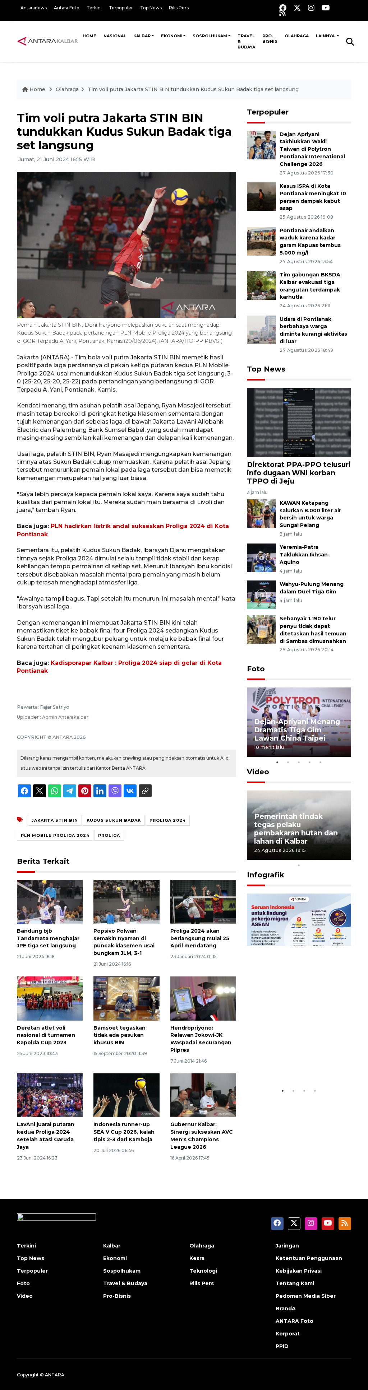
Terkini (94, 7)
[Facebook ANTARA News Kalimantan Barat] (282, 7)
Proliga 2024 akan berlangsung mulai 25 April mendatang (199, 938)
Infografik (265, 875)
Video (258, 772)
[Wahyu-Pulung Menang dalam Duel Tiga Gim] (261, 594)
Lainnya (326, 35)
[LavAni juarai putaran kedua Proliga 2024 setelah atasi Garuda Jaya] (50, 1095)
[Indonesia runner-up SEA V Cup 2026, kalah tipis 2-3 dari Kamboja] (126, 1095)
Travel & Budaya (246, 41)
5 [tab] (320, 762)
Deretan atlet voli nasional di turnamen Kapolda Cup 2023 (46, 1035)
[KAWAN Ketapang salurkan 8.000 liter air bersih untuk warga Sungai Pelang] (261, 513)
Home (89, 35)
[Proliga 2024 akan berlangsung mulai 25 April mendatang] (203, 901)
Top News (151, 7)
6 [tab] (309, 855)
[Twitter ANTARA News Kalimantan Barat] (297, 7)
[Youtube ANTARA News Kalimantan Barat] (326, 7)
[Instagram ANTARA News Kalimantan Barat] (311, 7)
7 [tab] (320, 855)
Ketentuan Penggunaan (309, 1258)
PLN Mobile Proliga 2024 (55, 835)
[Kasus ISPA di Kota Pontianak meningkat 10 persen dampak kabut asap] (261, 196)
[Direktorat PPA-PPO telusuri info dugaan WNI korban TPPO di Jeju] (299, 422)
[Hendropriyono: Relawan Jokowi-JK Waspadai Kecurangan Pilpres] (203, 998)
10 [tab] (299, 865)
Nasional (115, 35)
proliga (109, 835)
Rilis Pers (179, 7)
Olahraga (297, 35)
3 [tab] (299, 762)
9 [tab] (342, 855)
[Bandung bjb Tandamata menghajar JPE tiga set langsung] (50, 901)
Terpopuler (121, 7)
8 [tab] (331, 855)
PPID (282, 1346)
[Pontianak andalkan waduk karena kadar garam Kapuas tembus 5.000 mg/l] (261, 240)
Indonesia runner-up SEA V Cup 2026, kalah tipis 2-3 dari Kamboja (124, 1132)
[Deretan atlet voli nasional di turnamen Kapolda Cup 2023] (50, 998)
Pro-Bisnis (269, 38)
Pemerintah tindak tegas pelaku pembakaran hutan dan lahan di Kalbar (296, 828)
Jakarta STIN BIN (55, 820)
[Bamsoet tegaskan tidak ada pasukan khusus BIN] (126, 998)
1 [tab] (277, 762)
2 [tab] (288, 762)
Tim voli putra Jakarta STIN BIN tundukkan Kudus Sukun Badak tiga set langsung (193, 89)
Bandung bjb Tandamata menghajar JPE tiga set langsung (48, 938)
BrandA (286, 1308)
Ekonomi (172, 35)
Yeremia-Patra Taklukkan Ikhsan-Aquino (305, 554)
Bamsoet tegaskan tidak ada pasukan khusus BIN (119, 1035)
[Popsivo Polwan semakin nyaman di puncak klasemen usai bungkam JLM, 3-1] (126, 901)
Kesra (196, 1258)
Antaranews (33, 7)
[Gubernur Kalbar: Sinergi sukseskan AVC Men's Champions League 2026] (203, 1095)
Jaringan (287, 1245)
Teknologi (203, 1271)
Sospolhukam (210, 35)
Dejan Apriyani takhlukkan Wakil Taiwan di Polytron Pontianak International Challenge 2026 (312, 149)
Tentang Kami (295, 1283)
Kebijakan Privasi (299, 1271)
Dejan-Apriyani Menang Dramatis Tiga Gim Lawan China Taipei (297, 729)
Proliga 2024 (168, 820)
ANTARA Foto (294, 1321)
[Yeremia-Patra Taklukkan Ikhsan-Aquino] (261, 557)
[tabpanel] (299, 722)
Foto (256, 668)
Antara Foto (66, 7)
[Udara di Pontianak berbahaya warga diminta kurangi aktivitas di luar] (261, 329)
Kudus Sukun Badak (114, 820)
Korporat (288, 1333)
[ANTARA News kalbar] (48, 41)
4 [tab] (309, 762)
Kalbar (142, 35)
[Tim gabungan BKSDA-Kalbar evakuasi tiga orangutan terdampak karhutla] (261, 284)
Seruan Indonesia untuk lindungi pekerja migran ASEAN (297, 1057)
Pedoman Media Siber (306, 1296)
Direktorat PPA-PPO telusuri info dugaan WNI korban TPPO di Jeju (299, 472)
